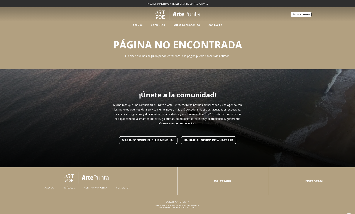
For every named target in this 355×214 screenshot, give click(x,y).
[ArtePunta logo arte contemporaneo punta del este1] (86, 178)
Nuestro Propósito (95, 187)
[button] (145, 25)
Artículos (69, 187)
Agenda (49, 187)
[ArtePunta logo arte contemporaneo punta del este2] (177, 14)
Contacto (122, 187)
